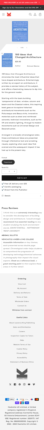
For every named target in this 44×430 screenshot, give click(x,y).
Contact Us (22, 306)
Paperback (8, 162)
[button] (3, 14)
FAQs (22, 340)
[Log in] (35, 14)
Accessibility (22, 357)
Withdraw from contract (22, 310)
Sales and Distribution (22, 327)
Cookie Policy (22, 349)
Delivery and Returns (22, 293)
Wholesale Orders (22, 301)
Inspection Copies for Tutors (22, 336)
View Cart (22, 284)
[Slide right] (26, 47)
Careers (22, 331)
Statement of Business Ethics (22, 362)
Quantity (5, 167)
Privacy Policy (22, 353)
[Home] (9, 14)
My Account (22, 288)
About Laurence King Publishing (22, 323)
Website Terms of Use (21, 344)
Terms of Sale (22, 297)
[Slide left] (17, 47)
